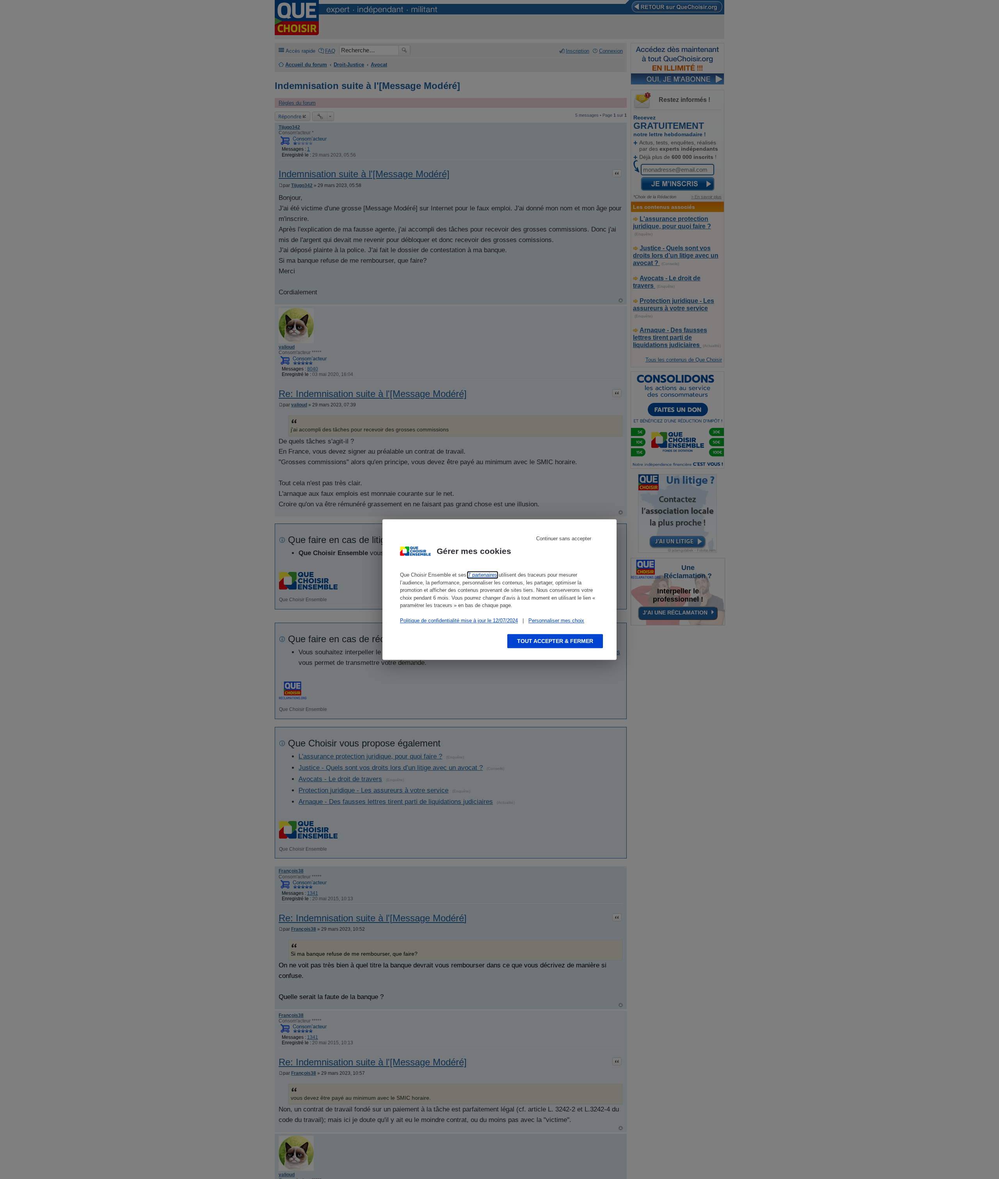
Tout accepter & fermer (555, 641)
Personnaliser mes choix (556, 620)
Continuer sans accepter (563, 538)
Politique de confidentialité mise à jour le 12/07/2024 (459, 620)
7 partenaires (482, 575)
